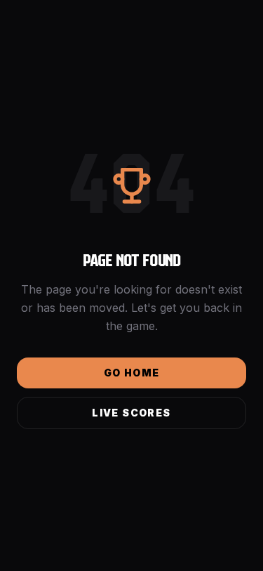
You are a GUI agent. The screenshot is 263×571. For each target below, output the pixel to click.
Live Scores (131, 413)
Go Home (132, 373)
